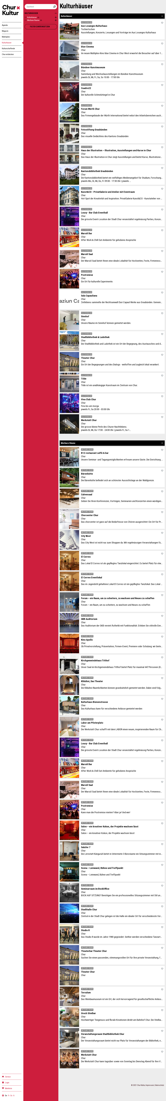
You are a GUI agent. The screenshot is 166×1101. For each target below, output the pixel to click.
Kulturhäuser (6, 43)
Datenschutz (159, 1085)
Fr (8, 1095)
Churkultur (11, 10)
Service (8, 1077)
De (6, 1095)
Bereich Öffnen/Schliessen (162, 16)
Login (7, 1082)
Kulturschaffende (8, 48)
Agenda (5, 25)
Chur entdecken (8, 54)
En (11, 1095)
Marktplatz (6, 37)
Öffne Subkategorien (55, 17)
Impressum (150, 1085)
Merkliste (8, 1088)
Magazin (5, 31)
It (13, 1095)
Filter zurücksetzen (40, 26)
